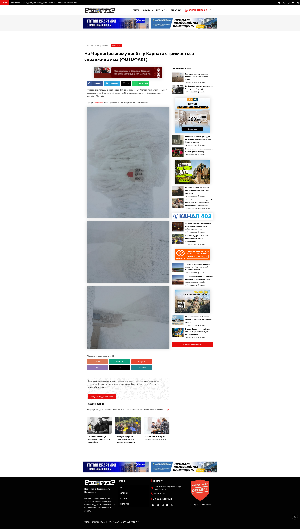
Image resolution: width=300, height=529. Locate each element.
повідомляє (98, 102)
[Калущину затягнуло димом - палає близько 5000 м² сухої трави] (178, 77)
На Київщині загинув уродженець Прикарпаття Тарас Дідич (199, 87)
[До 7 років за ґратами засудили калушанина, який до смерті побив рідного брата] (178, 226)
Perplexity (142, 368)
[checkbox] (295, 517)
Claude (97, 362)
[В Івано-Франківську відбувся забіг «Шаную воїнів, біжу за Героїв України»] (178, 332)
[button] (95, 83)
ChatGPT (119, 362)
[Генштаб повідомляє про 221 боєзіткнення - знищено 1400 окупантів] (178, 191)
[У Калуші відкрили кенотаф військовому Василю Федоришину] (178, 239)
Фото (119, 45)
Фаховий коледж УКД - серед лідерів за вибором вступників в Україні (198, 319)
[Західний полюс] (186, 10)
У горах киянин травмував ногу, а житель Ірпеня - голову (198, 150)
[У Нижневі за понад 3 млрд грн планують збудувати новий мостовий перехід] (178, 267)
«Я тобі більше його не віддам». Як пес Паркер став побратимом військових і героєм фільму (199, 202)
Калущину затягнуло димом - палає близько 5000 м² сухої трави (197, 76)
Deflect (208, 504)
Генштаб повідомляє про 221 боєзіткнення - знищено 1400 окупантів (197, 190)
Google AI (141, 362)
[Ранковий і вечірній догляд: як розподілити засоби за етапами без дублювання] (178, 140)
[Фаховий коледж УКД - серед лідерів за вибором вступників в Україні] (178, 320)
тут (167, 409)
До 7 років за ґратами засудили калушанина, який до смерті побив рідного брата (198, 226)
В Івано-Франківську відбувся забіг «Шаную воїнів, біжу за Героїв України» (197, 331)
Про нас (160, 10)
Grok (119, 368)
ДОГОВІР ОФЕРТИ (131, 522)
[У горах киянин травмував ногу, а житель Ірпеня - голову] (178, 152)
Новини (146, 10)
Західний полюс (198, 10)
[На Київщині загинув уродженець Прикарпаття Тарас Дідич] (178, 89)
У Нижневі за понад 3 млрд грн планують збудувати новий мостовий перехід (197, 267)
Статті (136, 10)
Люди (114, 45)
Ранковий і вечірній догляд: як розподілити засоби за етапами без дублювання (198, 139)
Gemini (97, 368)
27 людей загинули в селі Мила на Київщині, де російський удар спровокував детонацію (199, 279)
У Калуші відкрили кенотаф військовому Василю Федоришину (196, 238)
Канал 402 (176, 10)
